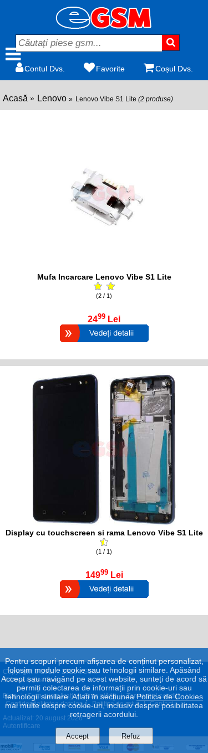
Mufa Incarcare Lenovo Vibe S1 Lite (104, 276)
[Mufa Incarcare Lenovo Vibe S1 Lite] (104, 343)
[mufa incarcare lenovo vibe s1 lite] (104, 266)
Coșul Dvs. (174, 68)
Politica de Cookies (169, 696)
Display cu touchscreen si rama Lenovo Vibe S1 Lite (104, 532)
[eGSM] (104, 25)
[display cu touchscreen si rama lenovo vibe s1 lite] (104, 522)
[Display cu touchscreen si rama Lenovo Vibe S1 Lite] (104, 599)
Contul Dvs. (44, 68)
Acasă (15, 98)
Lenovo (52, 98)
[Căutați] (171, 42)
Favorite (110, 68)
